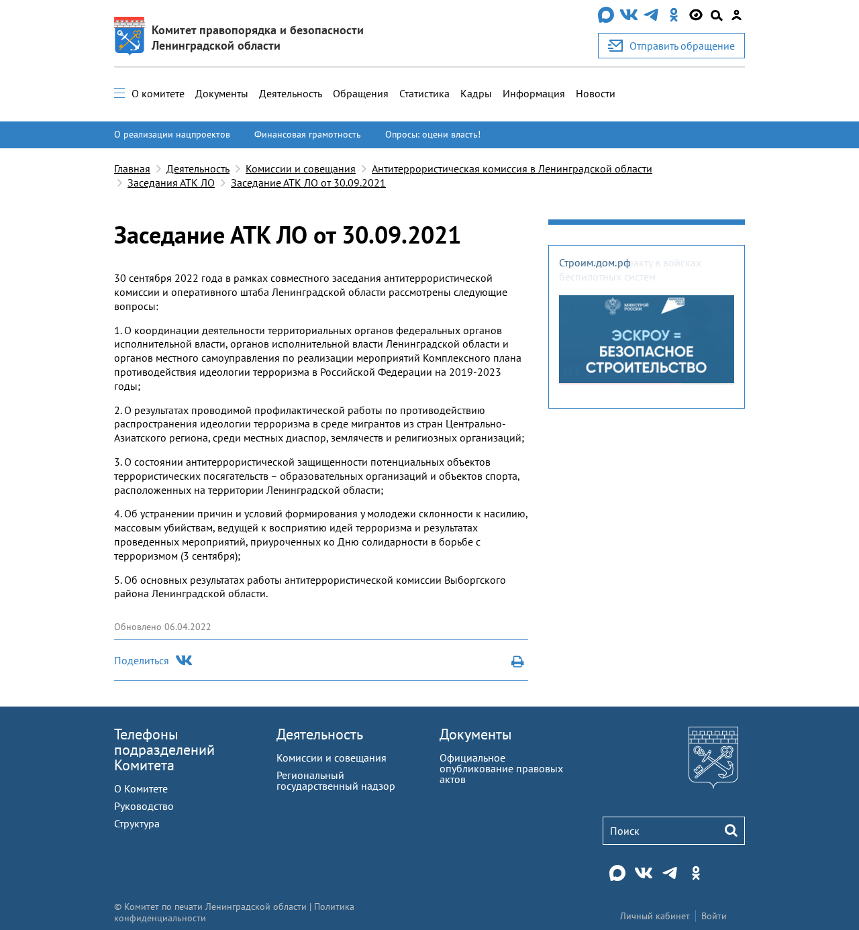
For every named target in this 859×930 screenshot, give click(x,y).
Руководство (144, 806)
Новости (595, 93)
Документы (221, 93)
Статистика (424, 93)
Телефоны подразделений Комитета (164, 749)
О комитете (158, 93)
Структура (137, 823)
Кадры (476, 93)
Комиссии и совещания (301, 168)
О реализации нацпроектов (172, 134)
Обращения (361, 93)
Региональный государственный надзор (335, 780)
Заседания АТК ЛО (171, 182)
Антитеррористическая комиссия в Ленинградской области (512, 168)
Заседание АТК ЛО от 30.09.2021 (308, 182)
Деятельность (290, 93)
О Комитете (141, 788)
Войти (714, 916)
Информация (534, 93)
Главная (132, 168)
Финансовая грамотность (307, 134)
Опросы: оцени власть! (433, 134)
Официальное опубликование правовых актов (501, 768)
